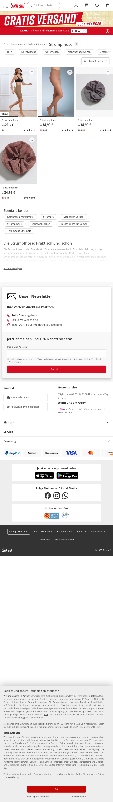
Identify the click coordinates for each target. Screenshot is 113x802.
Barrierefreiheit (64, 531)
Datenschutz (47, 531)
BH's (9, 51)
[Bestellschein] (86, 5)
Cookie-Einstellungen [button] (64, 539)
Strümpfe (48, 216)
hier (46, 714)
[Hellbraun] (41, 130)
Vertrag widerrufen (18, 531)
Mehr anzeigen (15, 362)
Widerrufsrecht (98, 531)
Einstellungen (79, 796)
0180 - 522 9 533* (72, 403)
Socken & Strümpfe (37, 44)
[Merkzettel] (97, 5)
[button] (5, 5)
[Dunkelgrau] (46, 130)
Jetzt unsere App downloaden (56, 468)
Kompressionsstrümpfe (20, 216)
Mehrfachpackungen (79, 51)
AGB (36, 531)
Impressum (81, 531)
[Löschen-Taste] (57, 5)
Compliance (44, 539)
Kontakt (9, 388)
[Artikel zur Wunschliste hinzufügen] (32, 72)
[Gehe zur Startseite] (18, 5)
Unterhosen (52, 51)
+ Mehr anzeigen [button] (13, 268)
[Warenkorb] (107, 5)
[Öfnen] (107, 31)
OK (56, 789)
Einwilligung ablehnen (38, 796)
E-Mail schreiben (18, 398)
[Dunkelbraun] (44, 130)
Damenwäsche (18, 44)
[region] (56, 744)
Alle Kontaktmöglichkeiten (25, 406)
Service (8, 431)
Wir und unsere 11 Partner (17, 695)
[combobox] (47, 5)
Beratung (10, 441)
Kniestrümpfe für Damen (74, 224)
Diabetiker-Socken (73, 216)
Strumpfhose (14, 224)
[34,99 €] (56, 92)
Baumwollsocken (40, 224)
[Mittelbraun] (3, 130)
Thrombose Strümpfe (19, 230)
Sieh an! (9, 422)
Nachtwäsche (28, 51)
